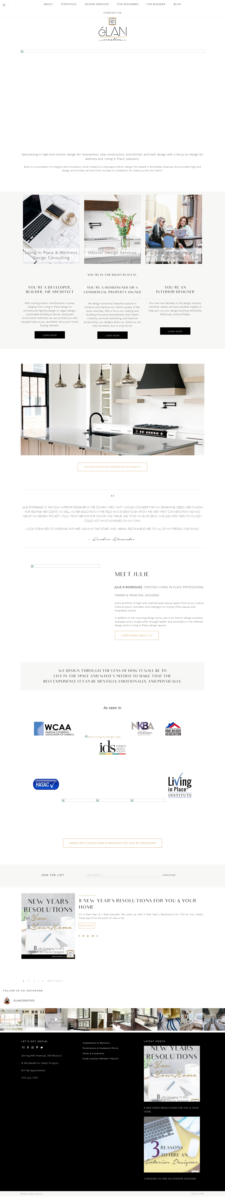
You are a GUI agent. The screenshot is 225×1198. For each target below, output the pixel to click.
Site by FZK (197, 1194)
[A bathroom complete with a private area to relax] (191, 1019)
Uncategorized (88, 895)
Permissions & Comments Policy (100, 1048)
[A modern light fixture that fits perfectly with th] (79, 1019)
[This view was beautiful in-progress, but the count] (11, 1019)
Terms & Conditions (93, 1053)
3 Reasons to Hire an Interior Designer (170, 1178)
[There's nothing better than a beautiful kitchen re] (213, 1019)
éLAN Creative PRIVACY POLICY (101, 1059)
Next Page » (55, 981)
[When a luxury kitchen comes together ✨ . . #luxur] (56, 1019)
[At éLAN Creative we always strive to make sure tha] (33, 1019)
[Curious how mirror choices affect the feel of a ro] (123, 1019)
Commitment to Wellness (96, 1043)
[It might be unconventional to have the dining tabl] (101, 1019)
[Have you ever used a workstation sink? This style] (146, 1019)
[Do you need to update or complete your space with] (169, 1019)
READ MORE (87, 926)
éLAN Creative (112, 29)
